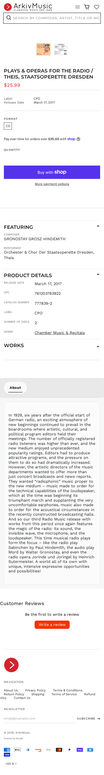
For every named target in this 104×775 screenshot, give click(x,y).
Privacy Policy (35, 690)
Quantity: (12, 150)
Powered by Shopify (13, 738)
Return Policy (14, 694)
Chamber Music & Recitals (60, 332)
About (15, 387)
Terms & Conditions (67, 690)
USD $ (10, 763)
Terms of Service (64, 694)
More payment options (52, 184)
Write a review (52, 624)
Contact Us (22, 698)
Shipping (37, 694)
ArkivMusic (22, 732)
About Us (11, 690)
